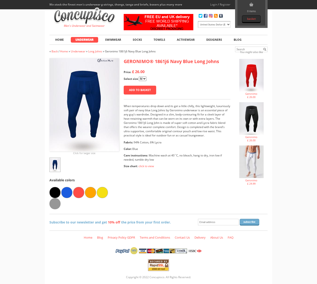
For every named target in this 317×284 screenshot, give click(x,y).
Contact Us (182, 237)
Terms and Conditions (155, 237)
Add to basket (140, 90)
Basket (251, 19)
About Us (216, 237)
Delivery (200, 237)
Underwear (84, 40)
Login (213, 5)
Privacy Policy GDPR (121, 237)
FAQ (230, 237)
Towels (159, 40)
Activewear (186, 40)
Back (55, 51)
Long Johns (95, 51)
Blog (238, 40)
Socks (137, 40)
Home (59, 40)
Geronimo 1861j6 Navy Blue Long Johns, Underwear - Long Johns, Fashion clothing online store (84, 16)
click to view (146, 166)
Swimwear (113, 40)
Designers (214, 40)
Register (225, 5)
